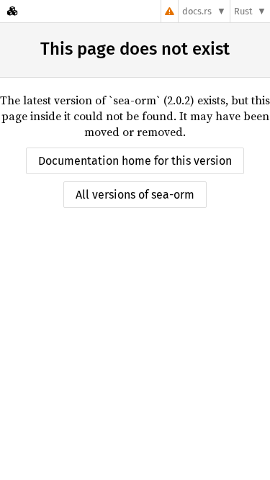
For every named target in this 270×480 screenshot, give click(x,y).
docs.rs (197, 11)
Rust (243, 11)
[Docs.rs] (12, 11)
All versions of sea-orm (135, 194)
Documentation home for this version (135, 161)
